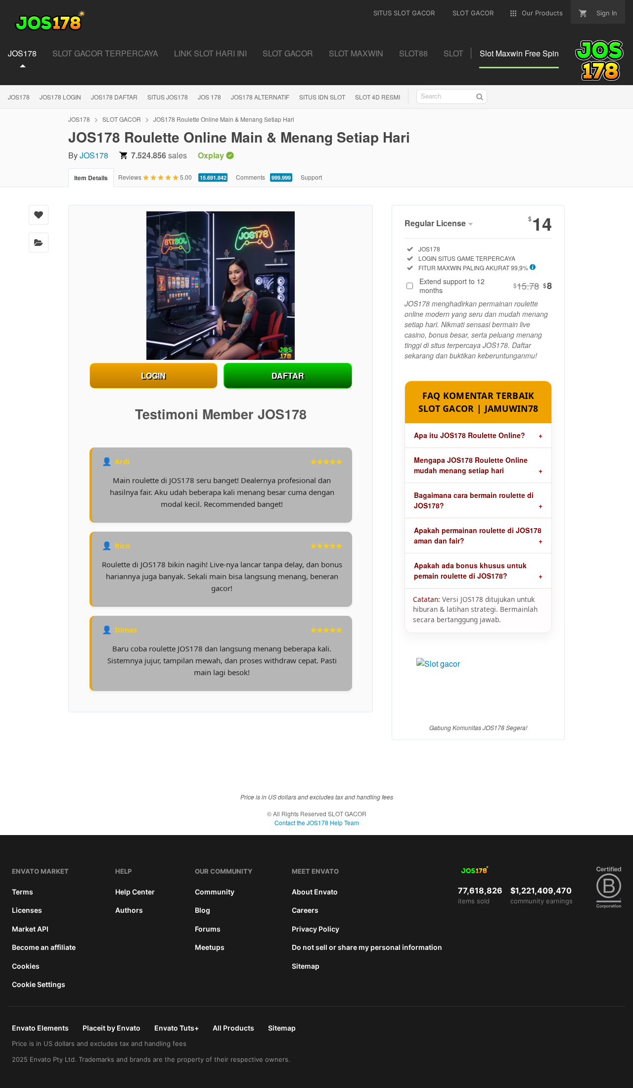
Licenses (27, 910)
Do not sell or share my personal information (367, 947)
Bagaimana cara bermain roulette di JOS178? (474, 500)
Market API (30, 929)
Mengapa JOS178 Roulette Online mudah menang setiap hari (471, 465)
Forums (208, 929)
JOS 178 (209, 97)
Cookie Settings (38, 984)
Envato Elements (40, 1028)
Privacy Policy (315, 929)
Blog (202, 910)
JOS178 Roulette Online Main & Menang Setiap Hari (223, 119)
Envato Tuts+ (176, 1028)
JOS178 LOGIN (60, 97)
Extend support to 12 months (485, 286)
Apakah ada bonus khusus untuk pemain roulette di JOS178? (470, 570)
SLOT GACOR (121, 119)
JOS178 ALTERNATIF (260, 97)
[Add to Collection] (38, 242)
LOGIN (153, 375)
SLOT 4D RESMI (377, 97)
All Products (233, 1028)
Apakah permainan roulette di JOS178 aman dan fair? (478, 535)
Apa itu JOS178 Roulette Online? (469, 435)
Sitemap (305, 966)
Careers (305, 910)
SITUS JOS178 (167, 97)
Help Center (135, 892)
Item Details (91, 177)
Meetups (210, 947)
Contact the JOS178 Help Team (316, 822)
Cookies (26, 966)
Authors (129, 910)
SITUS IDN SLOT (322, 97)
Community (214, 892)
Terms (22, 892)
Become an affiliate (44, 947)
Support (311, 177)
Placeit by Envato (111, 1028)
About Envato (315, 892)
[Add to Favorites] (38, 215)
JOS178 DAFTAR (114, 97)
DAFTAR (287, 375)
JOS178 (19, 97)
